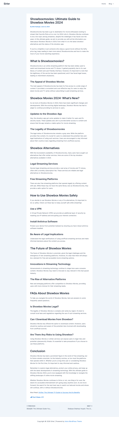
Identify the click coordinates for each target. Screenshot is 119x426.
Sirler (7, 3)
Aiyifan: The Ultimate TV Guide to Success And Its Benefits (59, 392)
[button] (113, 3)
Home (104, 4)
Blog (110, 4)
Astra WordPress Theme (73, 421)
